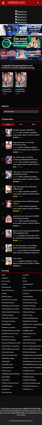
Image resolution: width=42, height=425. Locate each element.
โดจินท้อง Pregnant (8, 315)
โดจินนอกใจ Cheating (8, 321)
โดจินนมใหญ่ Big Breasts (30, 318)
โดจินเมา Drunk (6, 371)
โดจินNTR (26, 293)
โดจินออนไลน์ (6, 361)
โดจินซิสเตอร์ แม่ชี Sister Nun (11, 312)
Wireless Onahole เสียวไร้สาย (24, 130)
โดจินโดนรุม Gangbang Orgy (31, 383)
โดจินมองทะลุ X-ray (8, 337)
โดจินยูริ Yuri (26, 337)
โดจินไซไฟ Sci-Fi (28, 389)
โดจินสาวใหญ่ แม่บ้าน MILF (9, 355)
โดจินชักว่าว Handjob (29, 306)
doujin (31, 411)
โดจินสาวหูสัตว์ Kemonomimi (11, 349)
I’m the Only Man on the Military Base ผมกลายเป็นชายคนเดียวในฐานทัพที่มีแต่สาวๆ (25, 246)
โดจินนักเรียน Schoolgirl (30, 321)
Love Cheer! (17, 258)
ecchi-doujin (17, 135)
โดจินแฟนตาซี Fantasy (29, 380)
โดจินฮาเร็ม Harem (7, 364)
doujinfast (33, 132)
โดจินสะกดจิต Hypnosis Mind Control (13, 343)
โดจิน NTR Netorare (8, 290)
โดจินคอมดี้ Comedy (29, 253)
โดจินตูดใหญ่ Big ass (29, 312)
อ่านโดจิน (30, 135)
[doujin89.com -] (16, 4)
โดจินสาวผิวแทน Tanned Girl (10, 346)
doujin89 (26, 132)
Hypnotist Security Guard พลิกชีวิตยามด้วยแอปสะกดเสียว (26, 217)
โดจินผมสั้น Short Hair (29, 327)
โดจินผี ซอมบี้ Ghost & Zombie (11, 331)
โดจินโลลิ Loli (6, 389)
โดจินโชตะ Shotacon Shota (10, 383)
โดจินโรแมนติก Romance (30, 386)
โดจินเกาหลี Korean (7, 368)
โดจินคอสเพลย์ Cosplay (30, 303)
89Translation (9, 111)
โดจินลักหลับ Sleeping (8, 340)
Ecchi (14, 150)
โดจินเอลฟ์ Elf (6, 377)
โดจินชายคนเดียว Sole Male (10, 309)
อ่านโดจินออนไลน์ (20, 238)
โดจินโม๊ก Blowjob (7, 386)
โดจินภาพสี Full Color (29, 334)
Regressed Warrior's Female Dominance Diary (23, 143)
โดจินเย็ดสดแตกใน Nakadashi (11, 374)
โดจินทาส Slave (27, 315)
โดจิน (35, 164)
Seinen (24, 135)
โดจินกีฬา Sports (7, 297)
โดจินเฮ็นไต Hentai (28, 377)
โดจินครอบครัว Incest (29, 300)
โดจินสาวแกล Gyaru (8, 352)
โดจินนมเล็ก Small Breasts (10, 318)
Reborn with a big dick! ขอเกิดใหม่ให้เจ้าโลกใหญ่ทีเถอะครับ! (26, 232)
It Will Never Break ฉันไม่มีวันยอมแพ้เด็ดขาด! (26, 202)
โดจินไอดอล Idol (7, 392)
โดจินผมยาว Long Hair (8, 327)
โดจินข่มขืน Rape (28, 297)
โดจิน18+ (19, 253)
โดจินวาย (5, 411)
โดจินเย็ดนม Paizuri (29, 371)
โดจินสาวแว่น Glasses (29, 352)
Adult (21, 132)
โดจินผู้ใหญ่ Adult (28, 331)
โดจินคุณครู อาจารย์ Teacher (10, 306)
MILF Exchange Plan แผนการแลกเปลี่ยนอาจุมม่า (25, 187)
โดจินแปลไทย (6, 380)
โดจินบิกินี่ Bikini (6, 324)
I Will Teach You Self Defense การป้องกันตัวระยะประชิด (25, 173)
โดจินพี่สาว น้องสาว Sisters (10, 334)
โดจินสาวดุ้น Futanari (29, 343)
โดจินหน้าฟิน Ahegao (8, 358)
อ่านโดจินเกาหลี (31, 238)
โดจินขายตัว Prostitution (9, 300)
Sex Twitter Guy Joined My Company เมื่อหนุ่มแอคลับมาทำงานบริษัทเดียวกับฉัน (25, 158)
